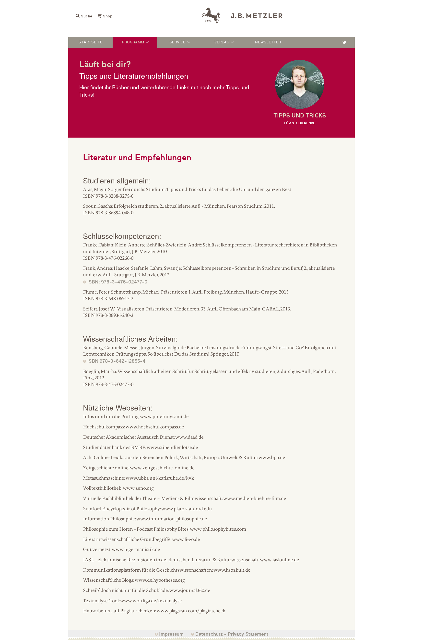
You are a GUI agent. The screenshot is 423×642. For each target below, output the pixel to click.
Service (177, 42)
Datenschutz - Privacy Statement (231, 634)
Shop (108, 16)
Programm (133, 42)
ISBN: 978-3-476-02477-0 (117, 282)
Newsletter (268, 42)
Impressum (171, 634)
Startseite (91, 42)
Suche (86, 16)
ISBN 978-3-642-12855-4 (116, 361)
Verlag (221, 42)
